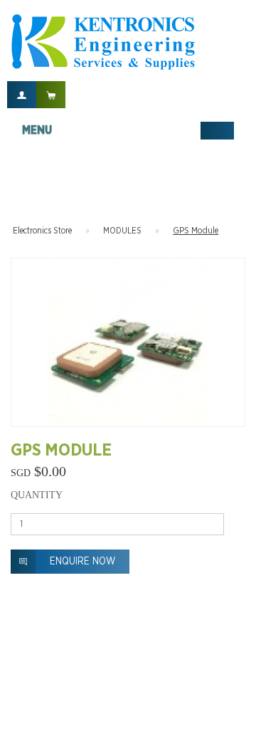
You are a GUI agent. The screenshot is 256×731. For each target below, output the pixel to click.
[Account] (21, 94)
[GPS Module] (128, 342)
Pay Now (243, 232)
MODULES (122, 230)
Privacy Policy (103, 712)
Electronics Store (42, 230)
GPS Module (195, 230)
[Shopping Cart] (50, 94)
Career (49, 712)
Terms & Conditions (182, 712)
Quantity (37, 495)
